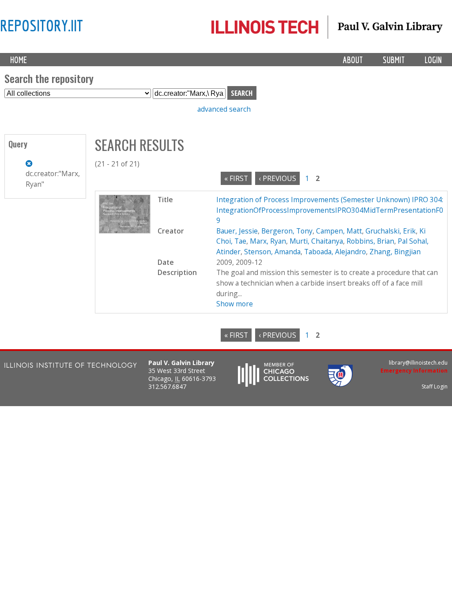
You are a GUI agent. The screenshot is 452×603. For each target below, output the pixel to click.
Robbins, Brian (370, 241)
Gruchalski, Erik (390, 231)
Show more (234, 304)
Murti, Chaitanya (316, 241)
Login (433, 60)
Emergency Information (414, 370)
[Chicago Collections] (273, 384)
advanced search (224, 109)
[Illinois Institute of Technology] (70, 366)
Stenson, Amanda (272, 251)
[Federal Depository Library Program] (340, 384)
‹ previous (277, 178)
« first (236, 178)
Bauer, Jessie (237, 231)
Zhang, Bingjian (395, 251)
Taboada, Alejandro (335, 251)
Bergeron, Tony (287, 231)
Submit (394, 60)
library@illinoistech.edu (418, 362)
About (353, 60)
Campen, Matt (339, 231)
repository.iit (41, 25)
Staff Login (435, 386)
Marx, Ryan (268, 241)
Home (18, 60)
